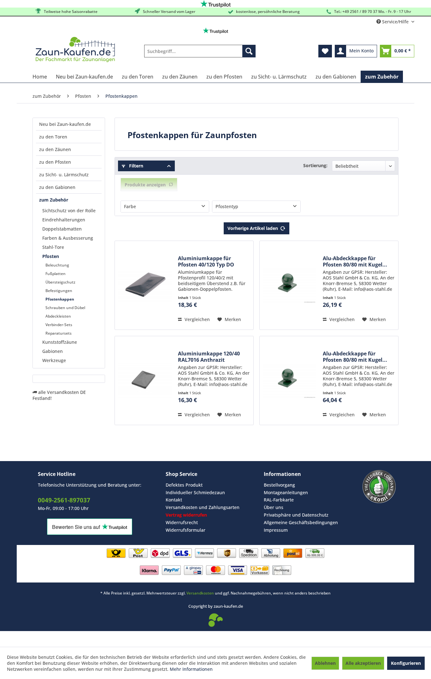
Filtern (135, 166)
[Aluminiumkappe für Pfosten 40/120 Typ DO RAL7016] (145, 285)
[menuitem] (200, 51)
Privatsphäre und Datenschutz (296, 515)
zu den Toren (53, 137)
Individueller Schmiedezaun (195, 492)
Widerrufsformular (185, 530)
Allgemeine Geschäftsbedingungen (301, 522)
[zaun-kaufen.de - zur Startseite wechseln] (75, 49)
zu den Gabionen (57, 187)
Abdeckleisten (58, 316)
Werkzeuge (54, 360)
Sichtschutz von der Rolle (69, 211)
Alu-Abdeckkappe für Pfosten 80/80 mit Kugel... (355, 261)
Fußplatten (55, 273)
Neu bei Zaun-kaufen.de (65, 124)
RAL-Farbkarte (279, 500)
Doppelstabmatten (62, 229)
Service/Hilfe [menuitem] (395, 22)
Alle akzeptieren (363, 663)
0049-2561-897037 (64, 500)
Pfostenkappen (59, 299)
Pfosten (50, 256)
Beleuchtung (57, 265)
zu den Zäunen (55, 149)
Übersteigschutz (60, 282)
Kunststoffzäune (59, 342)
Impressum (276, 530)
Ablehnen (325, 663)
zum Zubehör (53, 200)
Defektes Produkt (184, 485)
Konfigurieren (406, 663)
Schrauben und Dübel (65, 307)
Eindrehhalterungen (63, 220)
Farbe (130, 206)
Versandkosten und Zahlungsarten (202, 507)
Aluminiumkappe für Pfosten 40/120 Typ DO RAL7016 (206, 261)
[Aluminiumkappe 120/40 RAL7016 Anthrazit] (145, 380)
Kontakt (174, 500)
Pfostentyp (227, 206)
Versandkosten (200, 593)
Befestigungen (58, 290)
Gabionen (52, 351)
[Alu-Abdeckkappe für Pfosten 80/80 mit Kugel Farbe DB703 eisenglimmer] (289, 380)
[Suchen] (249, 51)
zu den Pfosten (55, 162)
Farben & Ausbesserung (67, 238)
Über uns (273, 507)
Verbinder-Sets (58, 324)
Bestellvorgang (279, 485)
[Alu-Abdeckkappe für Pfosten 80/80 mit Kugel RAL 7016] (289, 285)
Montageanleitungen (286, 492)
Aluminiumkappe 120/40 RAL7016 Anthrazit (209, 356)
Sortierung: (315, 165)
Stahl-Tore (53, 247)
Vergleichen (196, 319)
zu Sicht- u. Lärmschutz (64, 175)
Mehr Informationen (191, 669)
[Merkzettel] (325, 51)
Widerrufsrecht (182, 522)
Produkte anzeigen (145, 185)
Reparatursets (58, 333)
